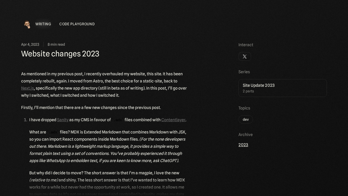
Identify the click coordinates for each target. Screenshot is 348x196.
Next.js (27, 88)
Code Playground (77, 24)
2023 (243, 144)
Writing (43, 24)
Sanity (63, 119)
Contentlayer (173, 119)
